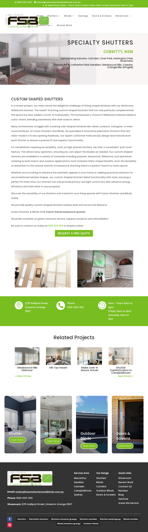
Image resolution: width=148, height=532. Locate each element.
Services (123, 499)
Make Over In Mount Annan (89, 369)
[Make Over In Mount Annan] (89, 356)
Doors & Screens (102, 16)
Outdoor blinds (90, 523)
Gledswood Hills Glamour (27, 369)
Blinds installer (130, 519)
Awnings (83, 16)
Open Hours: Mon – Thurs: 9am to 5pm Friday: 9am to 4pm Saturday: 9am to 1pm (90, 5)
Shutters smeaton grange (64, 519)
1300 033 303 (55, 225)
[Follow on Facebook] (9, 519)
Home (40, 16)
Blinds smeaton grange (69, 523)
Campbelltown (82, 490)
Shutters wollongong (110, 519)
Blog (121, 494)
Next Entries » (125, 376)
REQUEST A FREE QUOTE (74, 233)
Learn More (17, 440)
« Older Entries (23, 376)
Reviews (123, 490)
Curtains (101, 486)
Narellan (79, 482)
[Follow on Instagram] (9, 525)
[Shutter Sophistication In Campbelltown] (121, 356)
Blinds (68, 16)
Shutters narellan (88, 519)
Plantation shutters (38, 519)
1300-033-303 (75, 307)
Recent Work (64, 25)
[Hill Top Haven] (58, 356)
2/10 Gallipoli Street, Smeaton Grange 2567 (47, 504)
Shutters (52, 16)
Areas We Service (128, 503)
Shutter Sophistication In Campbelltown (121, 370)
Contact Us (43, 25)
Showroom (121, 16)
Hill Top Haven (58, 367)
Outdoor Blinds (105, 490)
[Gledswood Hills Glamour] (27, 356)
